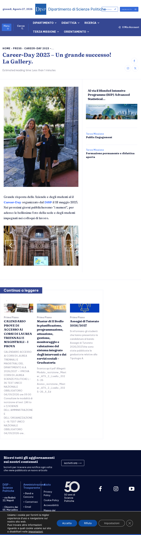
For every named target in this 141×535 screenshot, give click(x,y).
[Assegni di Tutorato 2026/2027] (84, 308)
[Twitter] (135, 68)
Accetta (67, 523)
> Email (27, 506)
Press (17, 48)
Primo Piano (11, 317)
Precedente (10, 245)
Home (6, 48)
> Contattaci (30, 502)
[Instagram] (128, 68)
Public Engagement (99, 137)
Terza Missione (95, 134)
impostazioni (35, 531)
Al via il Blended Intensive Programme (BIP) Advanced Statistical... (109, 95)
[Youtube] (131, 489)
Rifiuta (88, 523)
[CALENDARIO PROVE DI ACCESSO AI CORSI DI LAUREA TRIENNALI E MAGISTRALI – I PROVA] (18, 308)
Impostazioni (111, 523)
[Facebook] (134, 61)
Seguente (71, 245)
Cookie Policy (51, 500)
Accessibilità (51, 505)
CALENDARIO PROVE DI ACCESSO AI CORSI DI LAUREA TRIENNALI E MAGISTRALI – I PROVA (18, 333)
